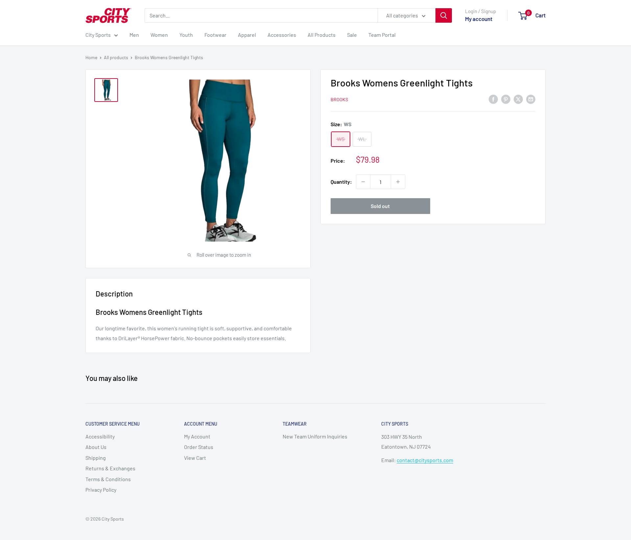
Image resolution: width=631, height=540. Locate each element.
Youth (186, 35)
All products (116, 57)
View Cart (195, 458)
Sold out (380, 206)
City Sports (98, 35)
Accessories (282, 35)
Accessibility (100, 436)
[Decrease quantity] (363, 182)
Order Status (198, 447)
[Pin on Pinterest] (505, 99)
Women (159, 35)
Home (91, 57)
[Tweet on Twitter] (518, 99)
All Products (322, 35)
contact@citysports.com (425, 460)
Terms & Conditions (108, 479)
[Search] (443, 15)
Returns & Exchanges (110, 468)
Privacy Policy (100, 489)
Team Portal (382, 35)
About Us (95, 447)
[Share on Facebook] (493, 99)
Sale (352, 35)
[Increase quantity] (398, 182)
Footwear (215, 35)
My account (478, 18)
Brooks (339, 99)
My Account (197, 436)
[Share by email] (530, 99)
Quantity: (341, 181)
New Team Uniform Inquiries (315, 436)
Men (134, 35)
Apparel (247, 35)
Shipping (95, 458)
